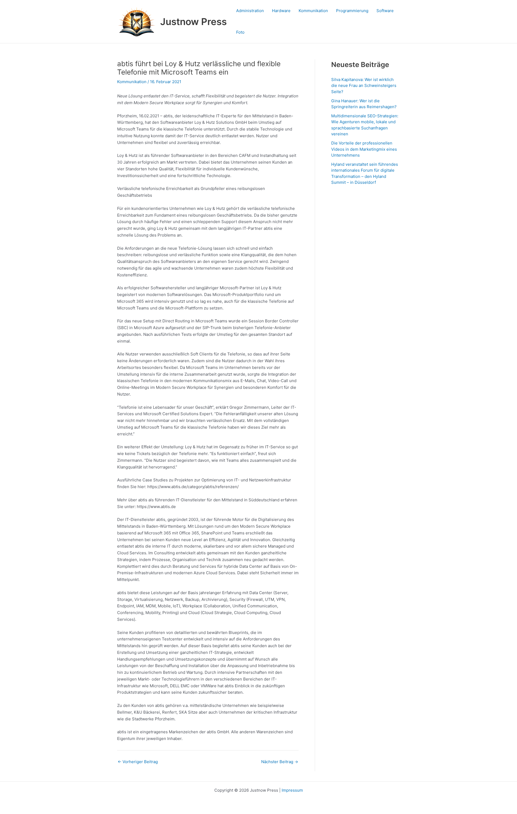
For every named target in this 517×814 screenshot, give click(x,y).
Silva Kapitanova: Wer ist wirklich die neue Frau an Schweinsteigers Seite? (363, 85)
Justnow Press (193, 21)
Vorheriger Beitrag (138, 762)
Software (385, 10)
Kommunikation (313, 10)
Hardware (281, 10)
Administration (250, 10)
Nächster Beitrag (279, 762)
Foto (240, 32)
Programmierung (352, 10)
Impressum (292, 790)
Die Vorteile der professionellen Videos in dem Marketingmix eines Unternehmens (364, 149)
